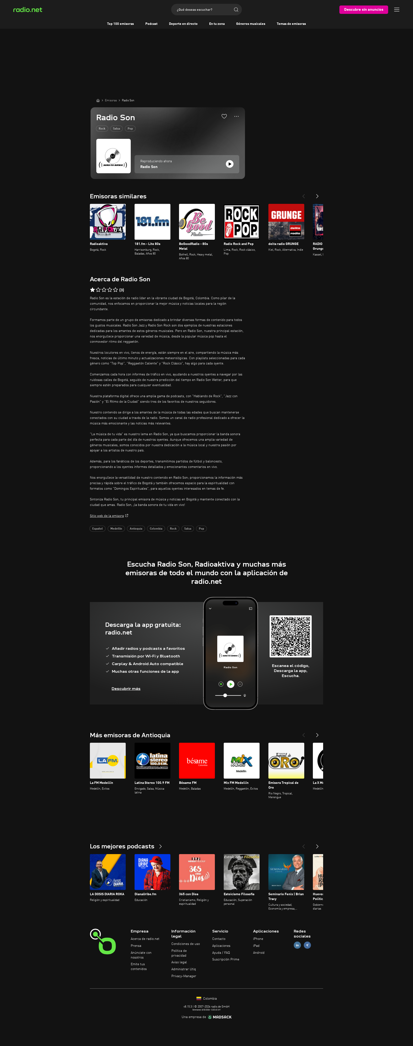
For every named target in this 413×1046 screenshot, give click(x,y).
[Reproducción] (230, 164)
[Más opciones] (236, 116)
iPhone (258, 939)
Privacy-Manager (183, 976)
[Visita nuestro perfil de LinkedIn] (297, 945)
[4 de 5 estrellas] (110, 290)
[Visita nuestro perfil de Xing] (307, 945)
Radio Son (149, 167)
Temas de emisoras (291, 24)
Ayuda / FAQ (221, 952)
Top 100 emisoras (120, 24)
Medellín (116, 528)
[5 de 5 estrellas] (115, 290)
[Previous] (303, 194)
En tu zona (217, 24)
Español (97, 528)
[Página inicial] (98, 100)
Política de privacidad (179, 953)
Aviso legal (179, 962)
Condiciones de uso (185, 944)
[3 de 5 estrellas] (104, 290)
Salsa (116, 128)
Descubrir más (126, 688)
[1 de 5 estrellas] (92, 290)
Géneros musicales (250, 24)
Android (259, 952)
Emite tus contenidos (139, 967)
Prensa (136, 946)
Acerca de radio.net (145, 939)
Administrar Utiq (183, 969)
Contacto (218, 939)
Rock (102, 128)
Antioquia (136, 528)
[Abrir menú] (397, 9)
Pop (130, 128)
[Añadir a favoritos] (224, 116)
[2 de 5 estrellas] (98, 290)
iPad (256, 946)
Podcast (151, 24)
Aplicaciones (221, 946)
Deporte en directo (183, 24)
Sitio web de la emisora (107, 516)
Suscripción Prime (225, 959)
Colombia (156, 528)
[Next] (317, 194)
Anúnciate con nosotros (141, 955)
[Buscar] (236, 9)
